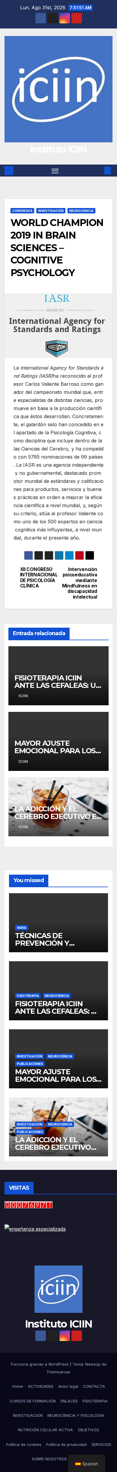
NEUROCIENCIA (81, 211)
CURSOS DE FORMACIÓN (33, 1401)
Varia (21, 927)
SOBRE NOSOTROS (49, 1458)
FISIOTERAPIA (28, 996)
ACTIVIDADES (40, 1386)
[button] (98, 171)
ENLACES (69, 1401)
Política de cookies (23, 1444)
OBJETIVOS (88, 1429)
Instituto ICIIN (58, 149)
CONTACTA (94, 1386)
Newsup (92, 1364)
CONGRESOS (22, 211)
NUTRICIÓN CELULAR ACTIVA (45, 1429)
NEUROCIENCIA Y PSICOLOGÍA (75, 1415)
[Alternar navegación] (55, 170)
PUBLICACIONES (30, 1064)
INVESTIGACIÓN (51, 211)
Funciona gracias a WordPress (40, 1364)
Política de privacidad (66, 1444)
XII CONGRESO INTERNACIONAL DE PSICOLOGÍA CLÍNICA (39, 578)
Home (17, 1386)
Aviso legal (68, 1386)
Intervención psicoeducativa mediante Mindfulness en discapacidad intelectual (79, 583)
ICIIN (23, 696)
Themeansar (58, 1371)
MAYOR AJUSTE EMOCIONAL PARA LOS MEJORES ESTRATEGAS (55, 751)
